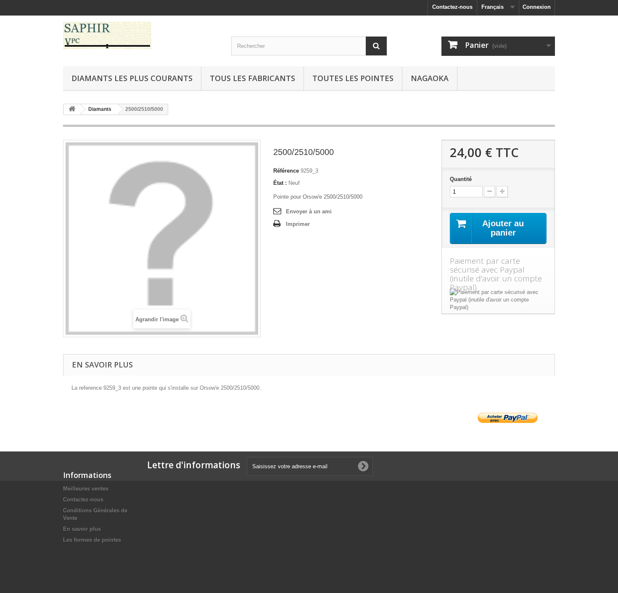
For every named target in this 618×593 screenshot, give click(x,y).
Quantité (461, 179)
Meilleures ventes (85, 488)
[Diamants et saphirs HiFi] (141, 35)
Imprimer (298, 224)
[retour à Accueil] (72, 109)
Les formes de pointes (92, 540)
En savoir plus (82, 529)
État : (280, 183)
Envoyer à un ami (309, 211)
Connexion (537, 7)
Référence (286, 171)
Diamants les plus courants (132, 78)
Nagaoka (430, 78)
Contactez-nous (452, 7)
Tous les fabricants (252, 78)
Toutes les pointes (353, 78)
